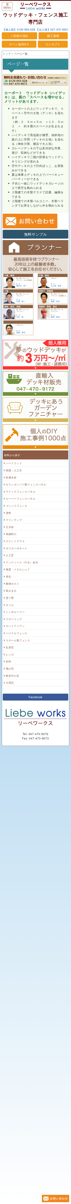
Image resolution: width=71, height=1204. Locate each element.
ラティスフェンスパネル (21, 491)
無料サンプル (35, 234)
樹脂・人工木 (14, 470)
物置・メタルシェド (18, 569)
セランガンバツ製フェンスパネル (26, 484)
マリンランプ (14, 520)
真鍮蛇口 (11, 534)
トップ (7, 53)
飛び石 (10, 668)
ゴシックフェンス (16, 505)
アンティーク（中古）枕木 (22, 562)
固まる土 (11, 590)
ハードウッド (14, 463)
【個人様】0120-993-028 (19, 29)
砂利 (8, 661)
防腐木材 (11, 477)
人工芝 (10, 555)
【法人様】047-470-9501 (52, 29)
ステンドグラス (15, 541)
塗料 (8, 513)
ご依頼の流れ (19, 36)
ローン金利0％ (19, 44)
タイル (10, 605)
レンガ (10, 654)
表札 (8, 576)
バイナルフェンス (16, 633)
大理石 (10, 682)
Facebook (35, 697)
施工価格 (53, 36)
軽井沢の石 (12, 675)
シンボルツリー (15, 612)
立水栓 (10, 527)
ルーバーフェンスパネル (21, 498)
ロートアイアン (15, 626)
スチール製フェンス (18, 640)
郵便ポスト (12, 583)
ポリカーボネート (16, 548)
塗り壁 (10, 598)
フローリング (14, 619)
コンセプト (52, 44)
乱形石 (10, 647)
